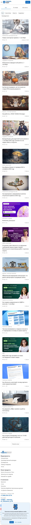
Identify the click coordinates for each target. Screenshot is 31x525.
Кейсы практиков (6, 165)
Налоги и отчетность (7, 300)
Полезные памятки (7, 326)
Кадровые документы (7, 406)
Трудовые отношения (7, 60)
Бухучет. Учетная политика (9, 111)
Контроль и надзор (7, 218)
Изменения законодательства (9, 35)
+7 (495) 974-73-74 (6, 495)
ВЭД (3, 353)
